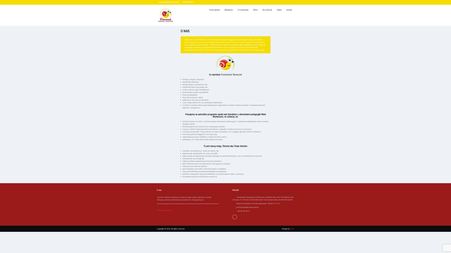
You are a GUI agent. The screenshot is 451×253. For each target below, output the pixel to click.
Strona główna (214, 10)
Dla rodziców (267, 10)
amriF (292, 229)
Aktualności (229, 10)
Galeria (279, 10)
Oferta (255, 10)
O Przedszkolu (243, 10)
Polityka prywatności (164, 210)
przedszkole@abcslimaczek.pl (169, 2)
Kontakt (289, 10)
